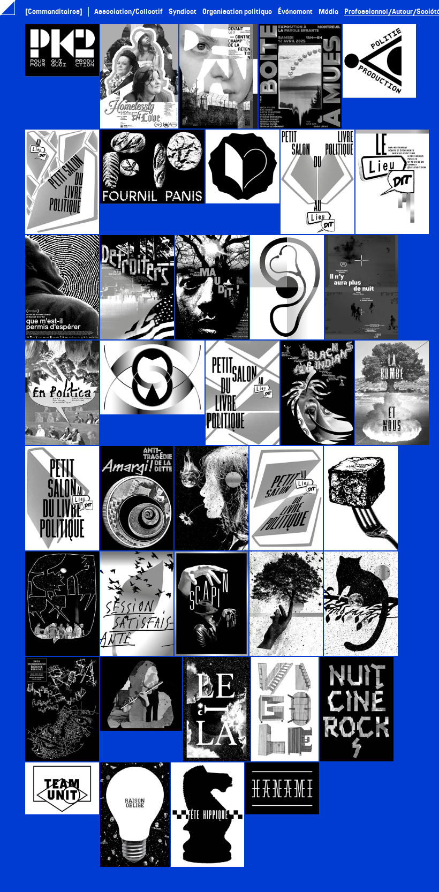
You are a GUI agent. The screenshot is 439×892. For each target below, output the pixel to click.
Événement (295, 11)
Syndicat (182, 11)
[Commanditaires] (53, 11)
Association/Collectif (128, 11)
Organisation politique (237, 11)
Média (328, 11)
